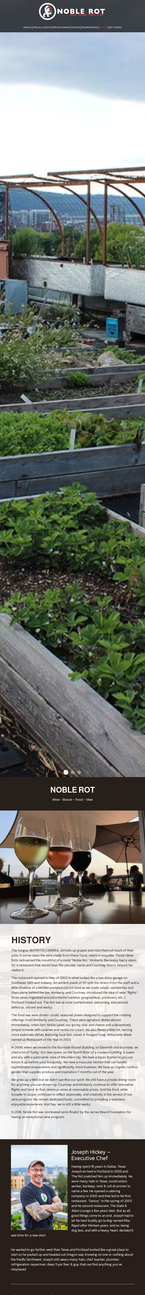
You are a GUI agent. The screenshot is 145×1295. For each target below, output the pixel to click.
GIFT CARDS (115, 27)
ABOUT (103, 27)
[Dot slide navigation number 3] (79, 772)
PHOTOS (75, 27)
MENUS (27, 27)
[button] (142, 774)
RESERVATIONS (89, 27)
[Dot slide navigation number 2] (72, 772)
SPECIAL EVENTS (42, 27)
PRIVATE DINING (61, 27)
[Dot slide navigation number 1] (66, 772)
